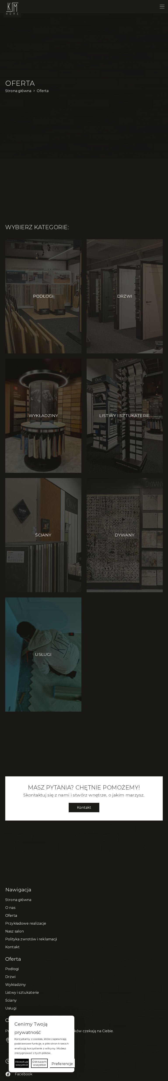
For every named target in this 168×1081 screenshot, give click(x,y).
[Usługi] (43, 654)
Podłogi (12, 969)
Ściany (11, 1000)
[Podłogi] (43, 296)
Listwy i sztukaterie (22, 992)
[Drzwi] (125, 296)
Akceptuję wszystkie (21, 1063)
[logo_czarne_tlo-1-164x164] (12, 8)
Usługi (10, 1008)
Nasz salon (14, 931)
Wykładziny (15, 985)
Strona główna (18, 900)
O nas (10, 908)
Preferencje (62, 1064)
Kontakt (12, 947)
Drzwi (10, 977)
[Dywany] (125, 535)
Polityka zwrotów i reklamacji (31, 939)
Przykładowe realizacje (25, 923)
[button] (162, 6)
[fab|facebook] (10, 1074)
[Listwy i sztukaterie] (125, 416)
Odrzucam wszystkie (39, 1063)
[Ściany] (43, 535)
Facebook (23, 1074)
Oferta (11, 915)
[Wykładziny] (43, 416)
